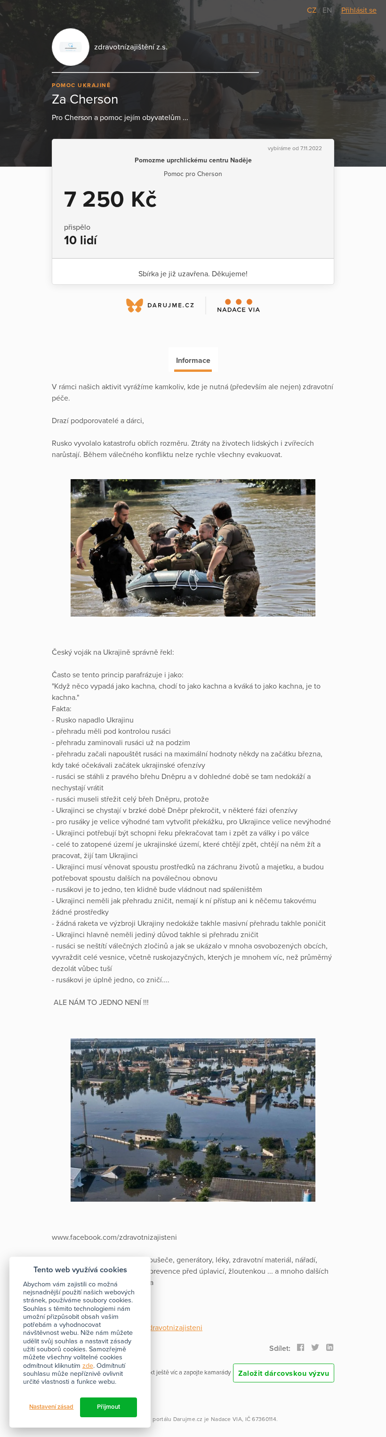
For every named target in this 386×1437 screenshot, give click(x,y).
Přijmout (108, 1407)
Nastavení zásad (51, 1407)
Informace (193, 360)
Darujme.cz (188, 1419)
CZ (312, 10)
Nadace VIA (226, 1419)
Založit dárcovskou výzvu (283, 1373)
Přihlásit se (359, 10)
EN (327, 10)
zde (87, 1366)
